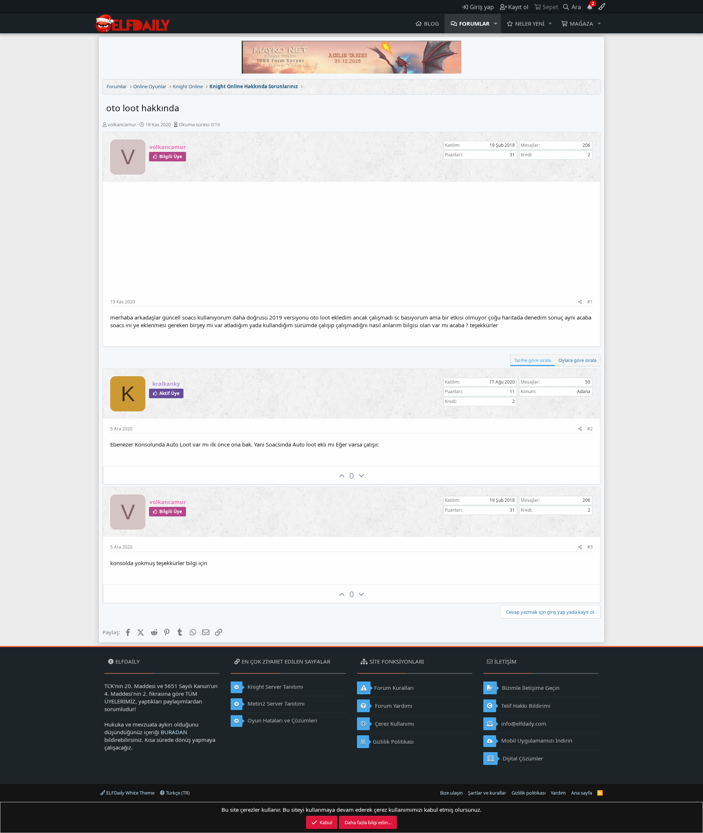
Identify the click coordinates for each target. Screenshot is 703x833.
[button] (496, 23)
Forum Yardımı (392, 705)
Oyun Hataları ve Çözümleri (281, 720)
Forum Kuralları (394, 687)
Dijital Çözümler (522, 758)
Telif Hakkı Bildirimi (525, 705)
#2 (590, 429)
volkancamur (122, 124)
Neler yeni (529, 23)
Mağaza (581, 23)
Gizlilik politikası (529, 792)
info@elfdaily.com (523, 723)
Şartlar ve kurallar (487, 792)
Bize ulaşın (451, 792)
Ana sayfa (581, 792)
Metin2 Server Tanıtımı (275, 703)
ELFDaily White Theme (130, 792)
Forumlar (474, 23)
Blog (431, 23)
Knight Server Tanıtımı (274, 686)
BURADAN (174, 732)
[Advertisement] (351, 244)
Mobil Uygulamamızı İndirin (536, 740)
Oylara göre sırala (577, 360)
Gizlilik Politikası (393, 741)
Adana (583, 391)
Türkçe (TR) (177, 792)
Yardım (558, 792)
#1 (590, 302)
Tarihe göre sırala (532, 360)
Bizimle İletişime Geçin (530, 687)
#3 (590, 547)
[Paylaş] (580, 302)
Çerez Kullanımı (393, 723)
